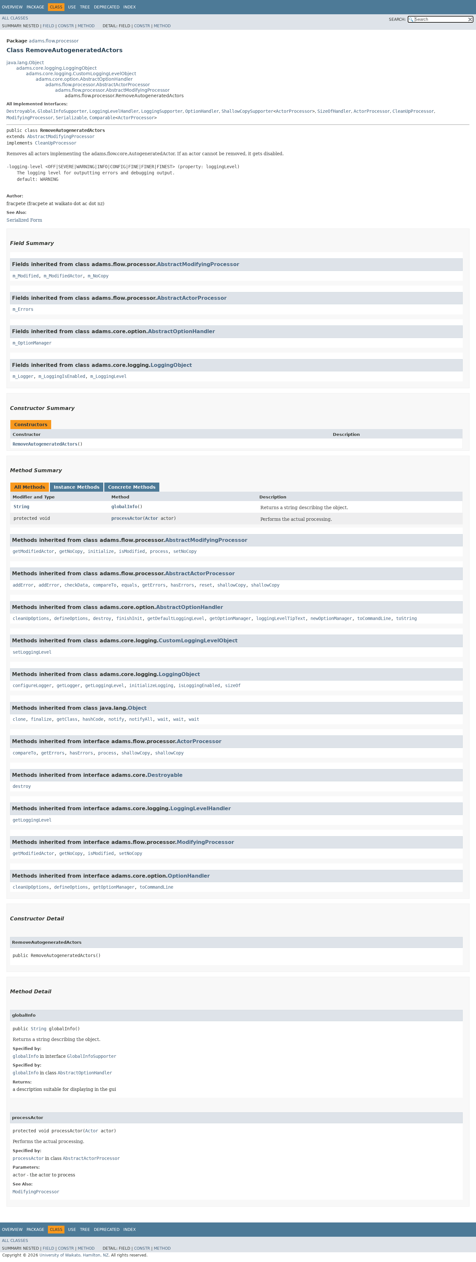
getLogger (68, 685)
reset (205, 585)
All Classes (15, 18)
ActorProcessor (294, 111)
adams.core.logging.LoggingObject (56, 68)
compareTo (104, 585)
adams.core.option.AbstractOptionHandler (84, 79)
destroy (102, 618)
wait (163, 719)
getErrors (153, 585)
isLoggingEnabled (199, 685)
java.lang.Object (25, 62)
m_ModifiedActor (63, 275)
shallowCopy (231, 585)
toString (406, 618)
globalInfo (124, 506)
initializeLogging (151, 685)
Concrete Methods (131, 487)
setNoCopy (185, 551)
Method (86, 26)
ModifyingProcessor (29, 117)
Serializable (71, 117)
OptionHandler (202, 111)
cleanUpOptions (31, 618)
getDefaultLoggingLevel (175, 618)
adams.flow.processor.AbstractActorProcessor (97, 84)
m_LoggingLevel (108, 376)
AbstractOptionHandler (181, 331)
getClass (67, 719)
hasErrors (182, 585)
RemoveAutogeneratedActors (45, 444)
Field (48, 26)
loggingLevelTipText (280, 618)
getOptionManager (230, 618)
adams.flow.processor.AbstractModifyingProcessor (112, 90)
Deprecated (106, 7)
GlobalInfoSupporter (62, 111)
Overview (12, 7)
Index (129, 7)
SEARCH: (397, 19)
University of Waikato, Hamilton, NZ (74, 1255)
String (21, 506)
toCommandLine (374, 618)
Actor (151, 518)
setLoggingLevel (32, 652)
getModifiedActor (33, 551)
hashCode (93, 719)
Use (72, 7)
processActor (126, 518)
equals (129, 585)
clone (19, 719)
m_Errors (23, 309)
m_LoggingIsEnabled (62, 376)
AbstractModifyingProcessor (61, 136)
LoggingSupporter (162, 111)
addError (23, 585)
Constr (66, 26)
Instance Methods (76, 487)
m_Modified (26, 275)
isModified (132, 551)
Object (137, 708)
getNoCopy (71, 551)
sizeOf (233, 685)
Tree (85, 7)
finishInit (129, 618)
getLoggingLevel (104, 685)
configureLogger (32, 685)
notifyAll (141, 719)
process (159, 551)
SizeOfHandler (334, 111)
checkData (76, 585)
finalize (41, 719)
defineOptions (71, 618)
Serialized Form (24, 220)
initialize (101, 551)
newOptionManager (331, 618)
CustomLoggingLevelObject (198, 640)
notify (116, 719)
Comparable (102, 117)
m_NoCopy (98, 275)
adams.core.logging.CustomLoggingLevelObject (81, 73)
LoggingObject (171, 365)
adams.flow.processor (54, 40)
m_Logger (23, 376)
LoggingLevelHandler (114, 111)
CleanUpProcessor (413, 111)
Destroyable (20, 111)
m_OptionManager (32, 342)
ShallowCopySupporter (247, 111)
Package (35, 7)
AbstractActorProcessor (192, 298)
